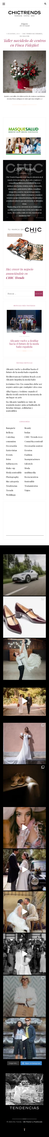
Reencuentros (31, 477)
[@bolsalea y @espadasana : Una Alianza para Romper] (24, 996)
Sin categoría (12, 481)
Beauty (27, 428)
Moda (27, 468)
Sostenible (29, 481)
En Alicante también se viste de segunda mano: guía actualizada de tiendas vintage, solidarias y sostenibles (23, 406)
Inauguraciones (32, 459)
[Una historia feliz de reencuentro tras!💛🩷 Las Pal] (24, 1038)
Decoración (24, 36)
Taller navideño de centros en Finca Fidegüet (24, 43)
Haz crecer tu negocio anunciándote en (19, 273)
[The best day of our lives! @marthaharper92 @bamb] (24, 954)
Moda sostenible (24, 336)
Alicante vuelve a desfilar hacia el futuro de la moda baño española (24, 343)
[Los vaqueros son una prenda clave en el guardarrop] (24, 617)
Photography (12, 477)
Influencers (11, 463)
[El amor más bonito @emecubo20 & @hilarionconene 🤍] (24, 869)
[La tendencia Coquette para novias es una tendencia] (24, 827)
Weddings (11, 494)
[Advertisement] (25, 520)
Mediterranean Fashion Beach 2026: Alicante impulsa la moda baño (23, 378)
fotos (8, 459)
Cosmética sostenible (34, 441)
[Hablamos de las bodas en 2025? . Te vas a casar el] (24, 659)
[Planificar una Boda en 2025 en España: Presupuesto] (24, 743)
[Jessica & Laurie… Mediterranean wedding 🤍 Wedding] (24, 912)
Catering (10, 437)
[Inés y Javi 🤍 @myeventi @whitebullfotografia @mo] (24, 701)
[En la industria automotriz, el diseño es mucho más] (24, 575)
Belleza (9, 432)
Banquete (10, 428)
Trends (9, 490)
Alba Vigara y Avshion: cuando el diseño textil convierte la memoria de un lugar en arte (24, 394)
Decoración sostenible (35, 445)
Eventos (28, 450)
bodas (27, 432)
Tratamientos (31, 485)
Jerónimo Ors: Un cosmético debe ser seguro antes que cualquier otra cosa (24, 385)
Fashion (28, 454)
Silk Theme (27, 1122)
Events (9, 454)
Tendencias (11, 485)
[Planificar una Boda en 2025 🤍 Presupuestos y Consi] (24, 785)
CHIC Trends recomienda (32, 34)
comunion (11, 441)
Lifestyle (28, 463)
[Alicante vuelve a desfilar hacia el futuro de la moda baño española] (24, 321)
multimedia (30, 472)
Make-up (10, 468)
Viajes (27, 490)
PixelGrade (38, 1122)
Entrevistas (11, 450)
